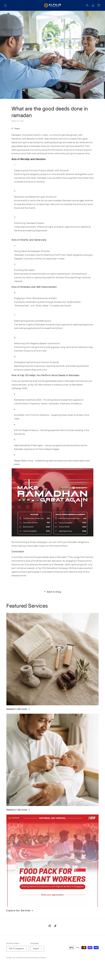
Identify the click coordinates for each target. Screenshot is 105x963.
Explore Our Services (18, 910)
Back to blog (54, 591)
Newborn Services (16, 709)
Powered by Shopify (38, 958)
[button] (5, 5)
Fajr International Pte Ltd (22, 958)
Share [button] (17, 128)
